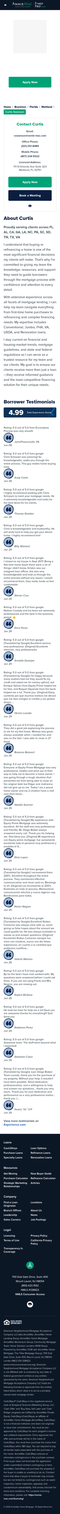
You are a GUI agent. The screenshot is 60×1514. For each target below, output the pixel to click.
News (34, 1215)
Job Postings (38, 1220)
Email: (30, 131)
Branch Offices (12, 1210)
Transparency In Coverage (13, 1250)
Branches (20, 107)
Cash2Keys (10, 1148)
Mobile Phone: (30, 152)
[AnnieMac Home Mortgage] (29, 5)
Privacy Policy (39, 1236)
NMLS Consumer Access (30, 1294)
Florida (34, 107)
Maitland (47, 107)
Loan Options (38, 1148)
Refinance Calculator (43, 1178)
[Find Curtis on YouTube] (30, 93)
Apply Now (30, 82)
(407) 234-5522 (30, 156)
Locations (36, 1202)
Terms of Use (11, 1240)
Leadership (10, 1215)
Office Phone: (30, 141)
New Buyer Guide (41, 1173)
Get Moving (10, 1173)
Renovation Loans (41, 1157)
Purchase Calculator (16, 1178)
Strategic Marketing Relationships (15, 1184)
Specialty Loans (13, 1157)
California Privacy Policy (41, 1242)
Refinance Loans (40, 1153)
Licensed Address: (30, 162)
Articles (35, 1183)
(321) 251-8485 (30, 146)
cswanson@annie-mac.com (30, 135)
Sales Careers (12, 1220)
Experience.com (15, 1124)
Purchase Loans (13, 1153)
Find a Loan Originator (11, 1204)
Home (7, 107)
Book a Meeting (30, 195)
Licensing (9, 1236)
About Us (36, 1210)
